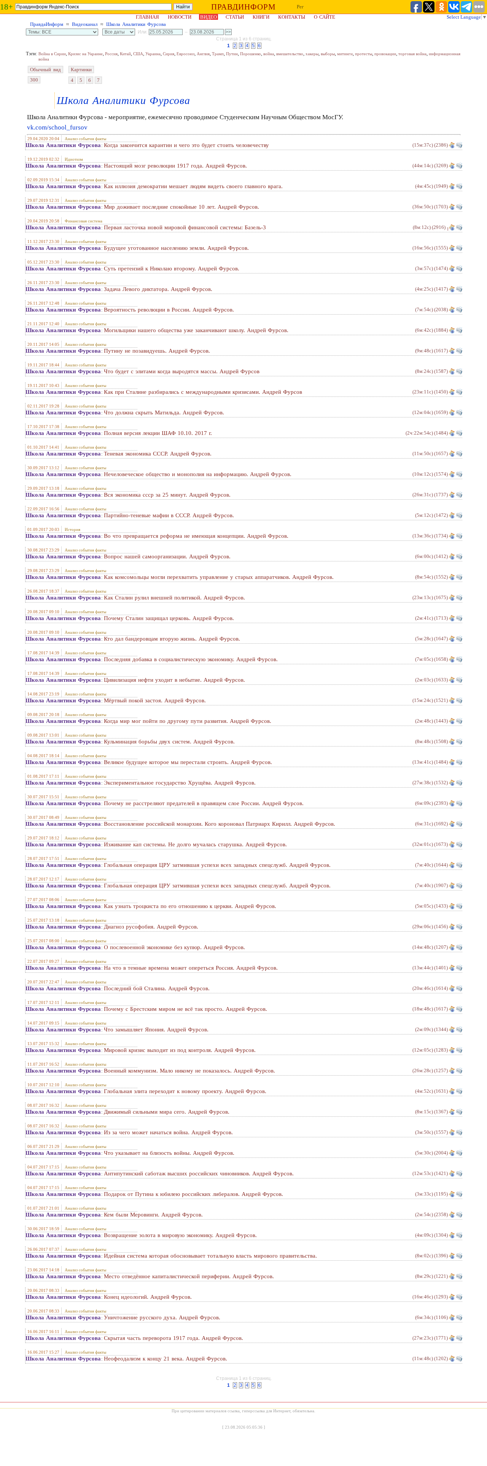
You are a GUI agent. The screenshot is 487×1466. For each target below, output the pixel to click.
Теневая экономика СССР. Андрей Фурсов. (158, 454)
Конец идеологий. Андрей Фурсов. (148, 1297)
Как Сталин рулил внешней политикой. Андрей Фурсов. (174, 598)
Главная (147, 17)
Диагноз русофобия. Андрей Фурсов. (151, 927)
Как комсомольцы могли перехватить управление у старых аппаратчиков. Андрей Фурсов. (219, 577)
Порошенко (250, 53)
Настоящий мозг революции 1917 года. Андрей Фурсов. (175, 166)
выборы (328, 53)
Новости (179, 17)
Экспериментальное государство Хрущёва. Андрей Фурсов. (180, 783)
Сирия (168, 53)
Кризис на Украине (85, 53)
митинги (345, 53)
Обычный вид (45, 69)
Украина (153, 53)
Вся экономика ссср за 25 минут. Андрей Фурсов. (167, 495)
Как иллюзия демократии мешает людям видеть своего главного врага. (193, 186)
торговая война (412, 53)
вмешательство (289, 53)
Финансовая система (83, 221)
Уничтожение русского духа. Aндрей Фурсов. (162, 1317)
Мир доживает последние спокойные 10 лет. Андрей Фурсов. (181, 207)
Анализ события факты (85, 138)
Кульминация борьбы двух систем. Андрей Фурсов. (169, 742)
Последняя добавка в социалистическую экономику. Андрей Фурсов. (191, 659)
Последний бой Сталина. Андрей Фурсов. (157, 988)
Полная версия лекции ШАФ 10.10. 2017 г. (158, 433)
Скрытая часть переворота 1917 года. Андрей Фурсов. (173, 1338)
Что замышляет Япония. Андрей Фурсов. (156, 1029)
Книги (261, 17)
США (138, 53)
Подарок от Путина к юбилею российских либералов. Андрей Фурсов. (193, 1194)
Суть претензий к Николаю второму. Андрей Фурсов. (171, 268)
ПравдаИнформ (46, 24)
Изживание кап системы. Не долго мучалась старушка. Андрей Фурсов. (195, 844)
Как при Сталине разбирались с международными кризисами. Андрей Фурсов (203, 392)
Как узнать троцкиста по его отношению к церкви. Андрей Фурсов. (190, 906)
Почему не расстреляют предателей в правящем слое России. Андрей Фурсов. (204, 803)
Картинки (81, 69)
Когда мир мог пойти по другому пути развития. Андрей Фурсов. (187, 721)
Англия (203, 53)
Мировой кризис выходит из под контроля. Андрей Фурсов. (180, 1050)
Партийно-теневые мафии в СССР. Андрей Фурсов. (169, 515)
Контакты (291, 17)
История (72, 529)
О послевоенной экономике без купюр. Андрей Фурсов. (174, 947)
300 (34, 80)
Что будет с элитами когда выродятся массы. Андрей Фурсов (181, 371)
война (268, 53)
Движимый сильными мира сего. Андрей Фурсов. (166, 1112)
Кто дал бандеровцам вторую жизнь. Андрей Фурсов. (172, 639)
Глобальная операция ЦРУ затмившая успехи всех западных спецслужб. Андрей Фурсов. (217, 865)
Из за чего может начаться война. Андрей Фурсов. (168, 1132)
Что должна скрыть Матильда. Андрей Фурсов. (164, 412)
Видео (208, 17)
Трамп (218, 53)
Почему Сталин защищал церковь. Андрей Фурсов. (169, 618)
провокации (385, 53)
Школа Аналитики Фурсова (136, 24)
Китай (125, 53)
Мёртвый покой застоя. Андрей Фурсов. (155, 700)
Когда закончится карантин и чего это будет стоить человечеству (186, 145)
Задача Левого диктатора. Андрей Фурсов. (158, 289)
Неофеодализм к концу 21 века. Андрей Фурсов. (165, 1359)
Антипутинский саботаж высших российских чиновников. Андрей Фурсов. (199, 1173)
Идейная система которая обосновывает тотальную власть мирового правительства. (210, 1256)
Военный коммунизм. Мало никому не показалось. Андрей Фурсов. (189, 1071)
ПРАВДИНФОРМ (243, 6)
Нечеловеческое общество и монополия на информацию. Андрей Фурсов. (197, 474)
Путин (232, 53)
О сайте (324, 17)
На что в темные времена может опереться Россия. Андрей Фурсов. (191, 968)
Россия (111, 53)
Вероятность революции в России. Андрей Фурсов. (169, 310)
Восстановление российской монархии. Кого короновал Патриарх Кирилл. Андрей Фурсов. (219, 824)
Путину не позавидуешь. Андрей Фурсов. (157, 351)
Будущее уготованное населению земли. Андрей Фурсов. (176, 248)
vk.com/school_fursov (57, 127)
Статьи (235, 17)
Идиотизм (74, 159)
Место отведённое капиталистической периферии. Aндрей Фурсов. (189, 1276)
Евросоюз (185, 53)
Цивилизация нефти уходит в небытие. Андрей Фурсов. (174, 680)
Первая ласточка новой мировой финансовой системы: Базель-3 (185, 227)
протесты (363, 53)
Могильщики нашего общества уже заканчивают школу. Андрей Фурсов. (196, 330)
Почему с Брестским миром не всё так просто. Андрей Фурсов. (185, 1009)
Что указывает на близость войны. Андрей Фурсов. (169, 1153)
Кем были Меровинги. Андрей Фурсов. (153, 1215)
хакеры (312, 53)
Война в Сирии (52, 53)
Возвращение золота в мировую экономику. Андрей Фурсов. (180, 1235)
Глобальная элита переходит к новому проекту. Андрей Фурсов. (185, 1091)
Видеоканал (84, 24)
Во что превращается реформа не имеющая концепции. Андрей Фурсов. (196, 536)
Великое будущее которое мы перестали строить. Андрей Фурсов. (188, 762)
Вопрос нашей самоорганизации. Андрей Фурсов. (167, 556)
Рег (300, 7)
